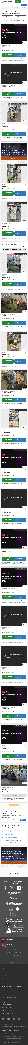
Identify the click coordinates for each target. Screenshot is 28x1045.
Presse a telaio (9, 959)
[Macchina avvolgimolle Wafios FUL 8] (14, 774)
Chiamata (21, 55)
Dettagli (14, 795)
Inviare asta (14, 158)
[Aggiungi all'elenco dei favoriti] (25, 45)
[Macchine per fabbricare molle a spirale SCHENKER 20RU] (14, 418)
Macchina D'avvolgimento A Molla (10, 837)
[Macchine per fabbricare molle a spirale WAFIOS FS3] (14, 212)
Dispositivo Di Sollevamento (9, 834)
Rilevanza (20, 16)
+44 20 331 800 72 (8, 940)
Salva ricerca (14, 805)
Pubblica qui (14, 873)
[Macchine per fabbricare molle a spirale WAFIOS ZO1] (14, 112)
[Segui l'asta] (25, 788)
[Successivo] (25, 34)
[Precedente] (2, 34)
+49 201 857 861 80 (9, 944)
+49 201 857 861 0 (8, 942)
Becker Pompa (14, 962)
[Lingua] (24, 1)
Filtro (8, 16)
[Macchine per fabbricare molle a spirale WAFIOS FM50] (14, 263)
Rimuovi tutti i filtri (8, 20)
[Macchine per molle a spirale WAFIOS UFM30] (14, 380)
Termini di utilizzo (10, 1042)
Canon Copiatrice (9, 952)
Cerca (24, 5)
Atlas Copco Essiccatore (17, 955)
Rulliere (7, 955)
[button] (26, 1)
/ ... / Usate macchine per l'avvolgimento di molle (14, 7)
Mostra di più (14, 842)
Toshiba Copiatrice (19, 952)
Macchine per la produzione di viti (12, 249)
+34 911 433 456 (8, 946)
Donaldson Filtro (18, 959)
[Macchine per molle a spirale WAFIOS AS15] (14, 341)
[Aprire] (14, 62)
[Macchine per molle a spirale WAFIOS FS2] (14, 173)
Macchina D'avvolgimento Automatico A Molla (13, 840)
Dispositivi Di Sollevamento (9, 832)
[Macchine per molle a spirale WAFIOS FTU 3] (14, 303)
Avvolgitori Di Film (6, 829)
